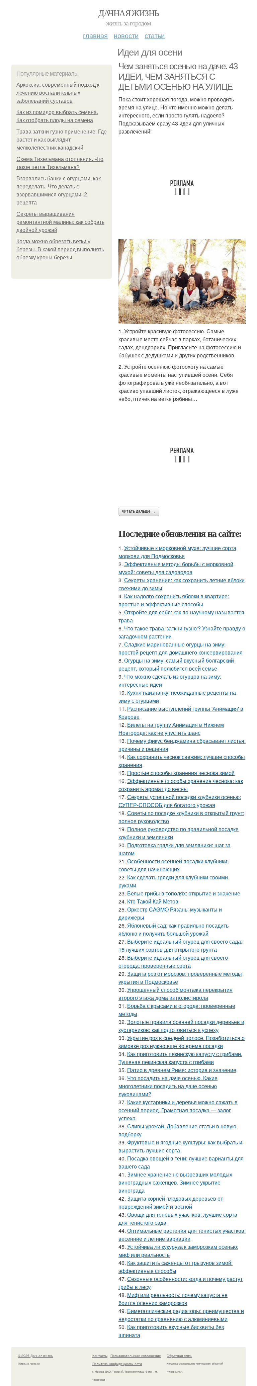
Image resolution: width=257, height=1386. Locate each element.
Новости (126, 35)
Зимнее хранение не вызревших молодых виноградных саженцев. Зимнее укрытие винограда (175, 1182)
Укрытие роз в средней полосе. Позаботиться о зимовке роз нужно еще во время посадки (181, 1042)
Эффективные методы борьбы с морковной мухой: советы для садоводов (175, 568)
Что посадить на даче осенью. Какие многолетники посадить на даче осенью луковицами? (168, 1086)
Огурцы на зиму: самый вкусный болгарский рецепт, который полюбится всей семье (176, 664)
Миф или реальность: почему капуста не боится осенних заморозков (173, 1299)
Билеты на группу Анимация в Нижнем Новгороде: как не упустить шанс (171, 729)
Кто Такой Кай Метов (152, 901)
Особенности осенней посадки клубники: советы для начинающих (173, 865)
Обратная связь (179, 1355)
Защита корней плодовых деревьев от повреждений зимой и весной (170, 1202)
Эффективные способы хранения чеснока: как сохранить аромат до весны (180, 785)
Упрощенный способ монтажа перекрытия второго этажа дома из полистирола (175, 994)
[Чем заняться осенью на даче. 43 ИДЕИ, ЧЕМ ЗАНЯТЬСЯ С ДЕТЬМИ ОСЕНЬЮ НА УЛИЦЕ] (182, 281)
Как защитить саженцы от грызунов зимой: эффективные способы (175, 1267)
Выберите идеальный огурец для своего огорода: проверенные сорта (173, 961)
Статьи (155, 35)
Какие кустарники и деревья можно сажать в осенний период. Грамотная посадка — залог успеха (178, 1110)
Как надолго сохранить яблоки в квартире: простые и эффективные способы (173, 600)
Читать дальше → (139, 511)
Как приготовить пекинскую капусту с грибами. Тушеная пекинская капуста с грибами (180, 1058)
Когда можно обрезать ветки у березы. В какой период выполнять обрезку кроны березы (60, 249)
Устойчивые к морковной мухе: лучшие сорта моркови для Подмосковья (177, 552)
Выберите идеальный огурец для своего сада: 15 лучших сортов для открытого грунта (180, 945)
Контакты (99, 1355)
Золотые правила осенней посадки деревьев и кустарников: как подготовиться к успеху (181, 1026)
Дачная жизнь (128, 12)
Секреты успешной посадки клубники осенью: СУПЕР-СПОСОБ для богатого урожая (179, 801)
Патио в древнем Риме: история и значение (181, 1070)
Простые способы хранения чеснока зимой (181, 773)
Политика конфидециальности (117, 1363)
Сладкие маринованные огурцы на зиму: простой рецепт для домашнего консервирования (180, 648)
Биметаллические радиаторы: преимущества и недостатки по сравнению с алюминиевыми (181, 1315)
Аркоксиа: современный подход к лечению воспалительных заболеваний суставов (57, 93)
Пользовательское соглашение (135, 1355)
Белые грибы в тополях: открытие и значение (183, 893)
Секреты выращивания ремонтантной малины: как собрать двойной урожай (60, 222)
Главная (95, 35)
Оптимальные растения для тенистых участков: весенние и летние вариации (182, 1234)
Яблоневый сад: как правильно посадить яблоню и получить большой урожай (173, 929)
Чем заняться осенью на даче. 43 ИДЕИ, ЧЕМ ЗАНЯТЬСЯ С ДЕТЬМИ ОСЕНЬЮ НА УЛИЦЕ (178, 76)
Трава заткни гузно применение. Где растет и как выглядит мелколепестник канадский (61, 140)
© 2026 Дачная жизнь (35, 1355)
